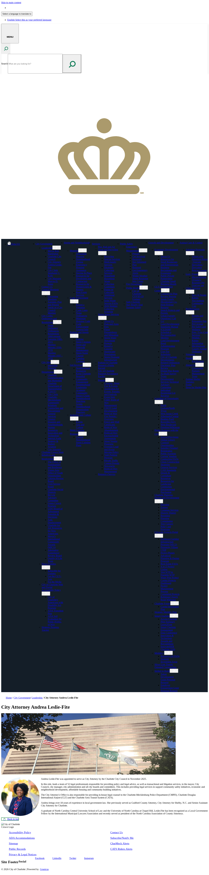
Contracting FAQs (169, 459)
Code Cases (82, 310)
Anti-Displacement (54, 521)
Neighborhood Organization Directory (83, 409)
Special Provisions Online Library (169, 438)
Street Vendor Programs (110, 442)
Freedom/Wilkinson (170, 427)
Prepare (136, 253)
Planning (165, 504)
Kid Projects (198, 361)
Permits (101, 380)
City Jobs (46, 362)
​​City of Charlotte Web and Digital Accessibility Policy (52, 587)
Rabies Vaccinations (198, 299)
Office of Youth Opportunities (55, 474)
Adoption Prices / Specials (199, 260)
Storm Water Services (108, 314)
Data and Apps (111, 324)
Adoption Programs (195, 249)
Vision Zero (53, 470)
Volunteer (190, 354)
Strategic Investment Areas (169, 660)
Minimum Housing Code (83, 320)
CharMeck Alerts (119, 843)
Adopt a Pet (197, 256)
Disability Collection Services (109, 270)
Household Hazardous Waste (109, 278)
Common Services (169, 510)
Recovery (137, 259)
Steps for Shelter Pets (196, 387)
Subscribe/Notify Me (122, 837)
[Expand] (57, 243)
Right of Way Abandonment (111, 428)
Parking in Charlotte (108, 362)
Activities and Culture (80, 415)
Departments (48, 372)
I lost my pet (198, 285)
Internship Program (52, 366)
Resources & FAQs (170, 656)
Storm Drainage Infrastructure (111, 358)
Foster (189, 384)
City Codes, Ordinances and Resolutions (49, 319)
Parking (80, 339)
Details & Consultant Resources (166, 476)
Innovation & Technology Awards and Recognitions (167, 639)
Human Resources (53, 428)
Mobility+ (159, 653)
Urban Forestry (168, 315)
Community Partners (197, 369)
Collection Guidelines (109, 285)
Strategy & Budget (53, 442)
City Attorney (54, 449)
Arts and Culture (80, 426)
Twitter (72, 858)
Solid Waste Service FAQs (111, 302)
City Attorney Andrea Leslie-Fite (55, 265)
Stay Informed (139, 262)
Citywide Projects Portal (166, 532)
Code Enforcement (79, 298)
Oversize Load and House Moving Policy (111, 449)
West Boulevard (168, 424)
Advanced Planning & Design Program (170, 558)
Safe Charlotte (133, 302)
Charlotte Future (162, 603)
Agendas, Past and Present (55, 303)
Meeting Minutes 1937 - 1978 (55, 356)
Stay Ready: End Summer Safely (134, 306)
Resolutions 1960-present (54, 335)
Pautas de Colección (109, 291)
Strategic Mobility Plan (166, 612)
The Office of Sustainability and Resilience (55, 465)
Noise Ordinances (81, 314)
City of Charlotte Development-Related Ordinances (170, 360)
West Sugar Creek (169, 413)
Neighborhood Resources (83, 369)
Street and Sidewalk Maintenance (82, 347)
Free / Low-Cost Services (200, 333)
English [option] (29, 20)
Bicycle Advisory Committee (53, 498)
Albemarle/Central (169, 416)
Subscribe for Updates (54, 572)
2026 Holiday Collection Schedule (111, 309)
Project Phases (168, 553)
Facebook (40, 858)
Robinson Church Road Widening (169, 598)
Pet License (197, 324)
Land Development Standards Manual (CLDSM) (170, 327)
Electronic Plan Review (168, 366)
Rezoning (165, 515)
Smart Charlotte (162, 616)
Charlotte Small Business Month (168, 282)
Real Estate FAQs (169, 564)
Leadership (47, 248)
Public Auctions (168, 453)
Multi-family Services (110, 263)
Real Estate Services (81, 293)
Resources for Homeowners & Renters (83, 287)
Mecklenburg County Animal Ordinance (199, 349)
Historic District (168, 513)
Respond (136, 267)
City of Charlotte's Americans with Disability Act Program (55, 602)
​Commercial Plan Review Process (169, 295)
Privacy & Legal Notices (22, 854)
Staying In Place (84, 273)
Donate (189, 358)
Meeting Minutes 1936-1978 (55, 347)
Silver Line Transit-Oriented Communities (165, 666)
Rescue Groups (199, 270)
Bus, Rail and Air (106, 247)
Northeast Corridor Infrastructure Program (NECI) (170, 542)
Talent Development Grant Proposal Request (168, 678)
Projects (108, 343)
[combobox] (16, 14)
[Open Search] (5, 48)
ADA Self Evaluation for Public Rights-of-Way (55, 620)
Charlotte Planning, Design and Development (167, 496)
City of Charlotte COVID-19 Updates (138, 295)
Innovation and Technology (55, 434)
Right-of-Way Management (111, 470)
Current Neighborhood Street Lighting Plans (83, 441)
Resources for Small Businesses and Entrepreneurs (169, 262)
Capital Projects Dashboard (168, 581)
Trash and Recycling (108, 249)
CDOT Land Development (110, 409)
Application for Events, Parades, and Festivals (112, 391)
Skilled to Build (162, 671)
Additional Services (109, 296)
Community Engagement (82, 380)
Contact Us (47, 286)
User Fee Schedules (165, 353)
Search (4, 63)
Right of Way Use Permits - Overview (110, 416)
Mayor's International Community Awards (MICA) (54, 542)
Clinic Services (193, 288)
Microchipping (199, 277)
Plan (134, 264)
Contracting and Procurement (55, 409)
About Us (109, 321)
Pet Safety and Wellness (199, 328)
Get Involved (76, 365)
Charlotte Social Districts (55, 490)
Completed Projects (170, 594)
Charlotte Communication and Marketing (55, 378)
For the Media (54, 581)
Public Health (132, 288)
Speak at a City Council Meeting (55, 310)
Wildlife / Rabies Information (197, 340)
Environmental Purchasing (168, 490)
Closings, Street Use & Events (111, 384)
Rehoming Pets (199, 321)
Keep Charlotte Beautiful (83, 375)
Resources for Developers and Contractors (83, 278)
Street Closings (83, 342)
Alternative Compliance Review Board (55, 553)
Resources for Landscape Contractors (167, 484)
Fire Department (134, 284)
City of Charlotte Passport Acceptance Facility (108, 374)
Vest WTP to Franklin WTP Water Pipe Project (170, 575)
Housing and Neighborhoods (55, 423)
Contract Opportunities (167, 444)
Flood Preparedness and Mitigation (111, 332)
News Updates (49, 564)
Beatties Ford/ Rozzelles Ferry (168, 420)
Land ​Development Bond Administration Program (170, 344)
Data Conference (169, 632)
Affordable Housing (81, 255)
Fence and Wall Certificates (111, 423)
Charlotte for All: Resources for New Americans (55, 529)
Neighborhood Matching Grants (83, 401)
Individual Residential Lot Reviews (168, 393)
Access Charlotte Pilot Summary (169, 620)
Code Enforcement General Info (82, 327)
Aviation (52, 446)
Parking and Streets (79, 332)
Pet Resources (192, 309)
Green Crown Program (54, 504)
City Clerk (53, 394)
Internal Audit (54, 438)
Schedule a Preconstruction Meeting (168, 335)
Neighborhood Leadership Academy (83, 387)
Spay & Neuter (199, 295)
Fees (106, 326)
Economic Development (166, 249)
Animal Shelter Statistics (193, 380)
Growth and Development (161, 242)
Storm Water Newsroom (110, 339)
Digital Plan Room (170, 371)
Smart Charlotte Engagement (168, 628)
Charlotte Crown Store (52, 452)
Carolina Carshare (80, 360)
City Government (43, 243)
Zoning (164, 507)
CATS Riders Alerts (121, 848)
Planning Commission (167, 519)
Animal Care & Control (191, 242)
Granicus (44, 869)
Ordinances (53, 331)
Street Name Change (82, 354)
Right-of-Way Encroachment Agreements (111, 436)
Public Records (17, 848)
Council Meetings (50, 289)
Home (9, 697)
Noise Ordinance (53, 326)
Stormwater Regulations (110, 353)
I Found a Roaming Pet (198, 281)
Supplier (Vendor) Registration (169, 449)
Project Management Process (167, 589)
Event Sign (109, 397)
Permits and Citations (197, 317)
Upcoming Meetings (53, 297)
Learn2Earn (166, 624)
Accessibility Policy (20, 832)
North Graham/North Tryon (168, 408)
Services (96, 243)
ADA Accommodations (22, 837)
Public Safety (126, 243)
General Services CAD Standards (169, 468)
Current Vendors (169, 456)
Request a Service (106, 474)
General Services (52, 415)
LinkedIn (56, 858)
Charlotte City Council (54, 258)
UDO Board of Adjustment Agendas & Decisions (55, 512)
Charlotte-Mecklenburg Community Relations (54, 401)
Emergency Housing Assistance (81, 267)
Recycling (109, 256)
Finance (51, 419)
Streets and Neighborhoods (77, 242)
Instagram (89, 858)
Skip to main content (11, 2)
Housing (74, 250)
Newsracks (109, 466)
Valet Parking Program (110, 456)
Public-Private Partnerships (167, 277)
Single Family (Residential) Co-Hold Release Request (169, 303)
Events (79, 422)
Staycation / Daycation (197, 266)
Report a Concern (108, 347)
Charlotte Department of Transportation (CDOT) (55, 387)
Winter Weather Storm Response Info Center (140, 278)
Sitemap (13, 843)
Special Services (112, 259)
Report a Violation (80, 306)
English (29, 7)
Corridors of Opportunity (167, 398)
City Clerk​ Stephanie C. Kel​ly (54, 273)
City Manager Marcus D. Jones (54, 281)
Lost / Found (192, 274)
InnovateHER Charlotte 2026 (168, 648)
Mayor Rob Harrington (53, 252)
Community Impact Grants (83, 394)
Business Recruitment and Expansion (169, 270)
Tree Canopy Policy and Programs (167, 527)
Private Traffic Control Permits (111, 462)
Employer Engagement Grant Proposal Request (170, 688)
